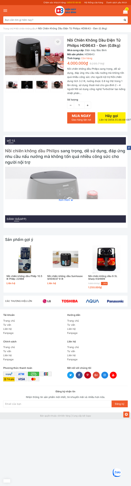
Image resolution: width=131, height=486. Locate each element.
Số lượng (72, 99)
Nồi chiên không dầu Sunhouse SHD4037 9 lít (65, 277)
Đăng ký (119, 403)
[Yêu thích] (57, 41)
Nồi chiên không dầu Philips (32, 150)
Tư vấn (7, 324)
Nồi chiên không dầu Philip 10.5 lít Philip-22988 (24, 277)
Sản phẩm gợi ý (19, 239)
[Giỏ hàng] (124, 12)
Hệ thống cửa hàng (93, 2)
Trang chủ (9, 320)
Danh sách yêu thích (116, 2)
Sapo (88, 415)
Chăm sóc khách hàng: (62, 2)
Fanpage (8, 332)
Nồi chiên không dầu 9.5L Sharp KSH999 (102, 277)
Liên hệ (7, 328)
